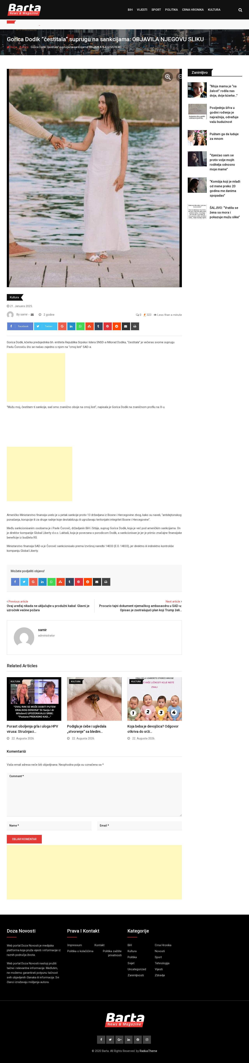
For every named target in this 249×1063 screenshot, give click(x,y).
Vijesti (142, 9)
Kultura (214, 9)
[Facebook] (15, 582)
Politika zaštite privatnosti (112, 953)
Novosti (160, 951)
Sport (156, 9)
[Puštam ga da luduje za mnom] (197, 137)
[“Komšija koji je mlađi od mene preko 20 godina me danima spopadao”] (197, 185)
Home (13, 47)
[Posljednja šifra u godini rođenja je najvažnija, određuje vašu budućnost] (197, 111)
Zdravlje (160, 975)
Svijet (131, 963)
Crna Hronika (193, 9)
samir (42, 630)
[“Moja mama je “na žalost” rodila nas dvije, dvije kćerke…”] (197, 89)
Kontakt (99, 945)
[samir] (32, 314)
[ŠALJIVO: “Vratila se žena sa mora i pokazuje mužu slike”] (197, 211)
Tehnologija (162, 963)
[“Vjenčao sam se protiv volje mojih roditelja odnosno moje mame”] (197, 158)
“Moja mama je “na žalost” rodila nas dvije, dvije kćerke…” (224, 90)
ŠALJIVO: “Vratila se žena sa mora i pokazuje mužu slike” (225, 212)
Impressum (74, 945)
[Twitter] (24, 582)
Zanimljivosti (136, 975)
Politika (171, 9)
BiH (130, 9)
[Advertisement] (36, 377)
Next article (173, 601)
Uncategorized (137, 969)
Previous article (18, 601)
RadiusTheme (148, 1051)
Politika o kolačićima (80, 951)
